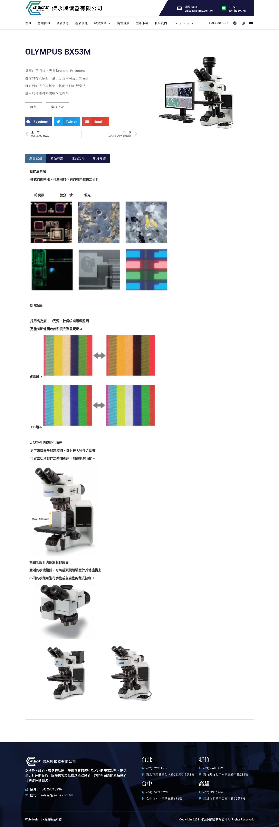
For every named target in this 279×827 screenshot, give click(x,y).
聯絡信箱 (191, 7)
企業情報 (44, 23)
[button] (38, 121)
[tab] (35, 158)
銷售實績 (123, 23)
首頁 (28, 23)
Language (181, 23)
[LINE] (224, 8)
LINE (233, 7)
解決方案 (100, 23)
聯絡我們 (161, 23)
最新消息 (62, 23)
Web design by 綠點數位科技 (43, 819)
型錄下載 (142, 23)
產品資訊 (81, 23)
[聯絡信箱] (179, 8)
